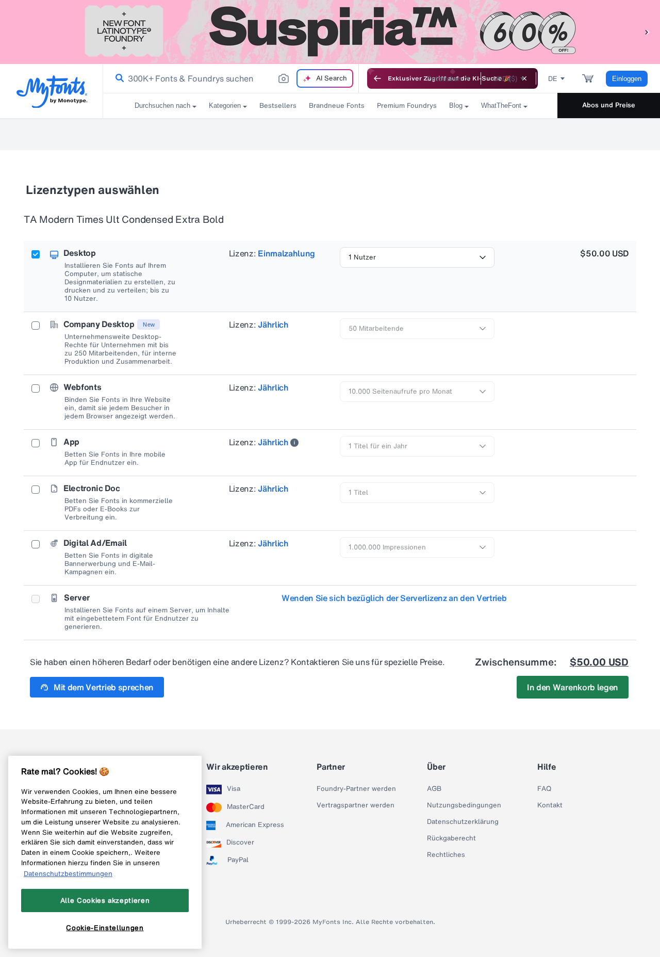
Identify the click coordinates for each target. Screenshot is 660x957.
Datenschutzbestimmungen (68, 873)
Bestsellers (277, 105)
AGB (434, 789)
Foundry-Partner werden (356, 789)
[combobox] (231, 78)
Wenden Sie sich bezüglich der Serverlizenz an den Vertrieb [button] (394, 598)
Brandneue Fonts (337, 105)
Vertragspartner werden (355, 805)
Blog (456, 105)
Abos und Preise (608, 105)
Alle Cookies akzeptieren (105, 900)
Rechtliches (446, 855)
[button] (647, 31)
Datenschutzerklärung (463, 822)
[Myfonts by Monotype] (52, 91)
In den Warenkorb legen (572, 687)
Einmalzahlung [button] (286, 253)
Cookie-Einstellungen (104, 927)
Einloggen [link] (626, 79)
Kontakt (550, 805)
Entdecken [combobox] (444, 79)
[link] (117, 78)
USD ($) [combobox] (505, 79)
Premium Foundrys (407, 105)
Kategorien (225, 105)
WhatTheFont (501, 105)
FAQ (544, 789)
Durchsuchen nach (162, 105)
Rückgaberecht (451, 838)
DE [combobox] (552, 79)
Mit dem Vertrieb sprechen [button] (104, 687)
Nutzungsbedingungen (464, 805)
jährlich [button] (273, 324)
